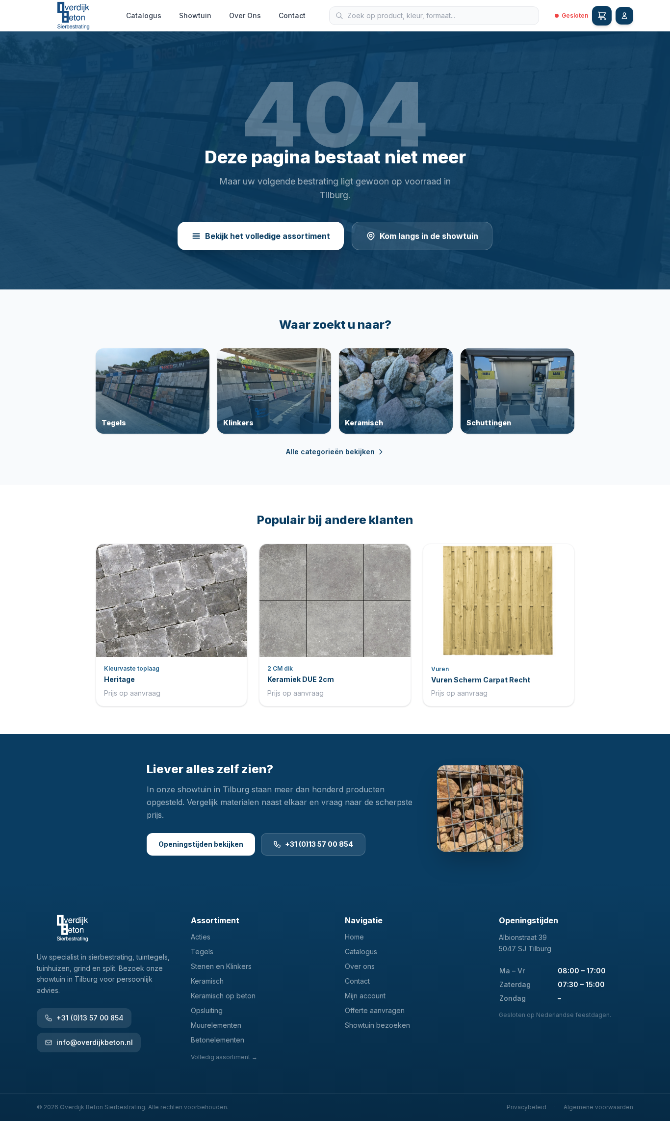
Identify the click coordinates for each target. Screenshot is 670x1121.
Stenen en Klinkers (221, 966)
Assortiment (215, 920)
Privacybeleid (526, 1107)
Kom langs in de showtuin (429, 236)
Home (354, 937)
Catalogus (143, 15)
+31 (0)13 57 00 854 (319, 844)
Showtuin (195, 15)
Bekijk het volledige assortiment (267, 236)
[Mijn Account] (624, 16)
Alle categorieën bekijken (330, 451)
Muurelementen (216, 1025)
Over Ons (245, 15)
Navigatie (364, 920)
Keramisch (207, 981)
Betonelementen (217, 1040)
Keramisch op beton (223, 995)
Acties (200, 937)
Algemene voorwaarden (598, 1107)
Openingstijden (528, 920)
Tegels (202, 951)
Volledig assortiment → (224, 1057)
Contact (292, 15)
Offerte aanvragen (375, 1010)
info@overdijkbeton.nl (94, 1042)
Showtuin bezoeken (377, 1025)
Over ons (360, 966)
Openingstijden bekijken (200, 844)
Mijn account (365, 995)
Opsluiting (207, 1010)
